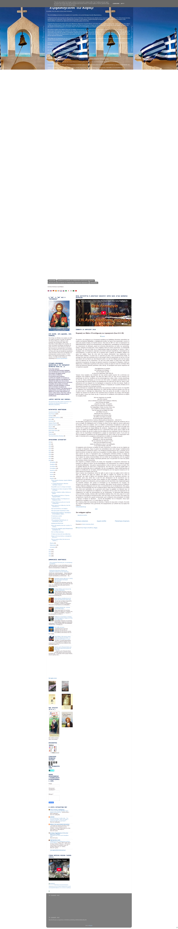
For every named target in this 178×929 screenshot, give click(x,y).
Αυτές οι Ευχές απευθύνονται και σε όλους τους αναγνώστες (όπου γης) (62, 599)
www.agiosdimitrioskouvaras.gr (58, 850)
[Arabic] (74, 290)
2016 (50, 460)
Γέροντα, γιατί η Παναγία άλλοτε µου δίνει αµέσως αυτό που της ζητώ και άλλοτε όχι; (62, 648)
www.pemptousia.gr (81, 506)
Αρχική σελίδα (52, 280)
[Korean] (71, 290)
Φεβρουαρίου (53, 545)
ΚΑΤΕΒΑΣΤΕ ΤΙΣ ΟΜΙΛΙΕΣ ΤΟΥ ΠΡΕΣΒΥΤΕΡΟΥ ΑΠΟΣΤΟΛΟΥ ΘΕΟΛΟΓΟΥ (76, 280)
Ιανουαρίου (52, 547)
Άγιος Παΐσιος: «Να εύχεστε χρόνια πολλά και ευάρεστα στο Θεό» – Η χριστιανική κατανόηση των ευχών (62, 638)
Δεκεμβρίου (53, 462)
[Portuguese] (66, 290)
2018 (50, 456)
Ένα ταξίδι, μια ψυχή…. (59, 627)
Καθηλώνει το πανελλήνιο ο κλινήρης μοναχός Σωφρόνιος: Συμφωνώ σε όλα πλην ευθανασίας (63, 618)
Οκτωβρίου (52, 466)
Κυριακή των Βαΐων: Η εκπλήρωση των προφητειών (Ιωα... (60, 499)
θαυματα (51, 426)
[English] (49, 290)
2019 (50, 454)
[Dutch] (61, 290)
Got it (122, 3)
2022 (50, 448)
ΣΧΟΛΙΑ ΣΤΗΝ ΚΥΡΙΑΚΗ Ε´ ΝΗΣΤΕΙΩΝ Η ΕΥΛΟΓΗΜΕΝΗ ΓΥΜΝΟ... (61, 513)
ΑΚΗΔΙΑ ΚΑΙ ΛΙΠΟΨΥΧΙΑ (57, 523)
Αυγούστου (52, 470)
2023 (50, 446)
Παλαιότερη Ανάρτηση (122, 521)
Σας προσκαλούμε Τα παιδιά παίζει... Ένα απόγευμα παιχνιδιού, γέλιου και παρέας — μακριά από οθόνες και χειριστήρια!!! (59, 819)
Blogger (90, 925)
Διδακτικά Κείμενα (53, 424)
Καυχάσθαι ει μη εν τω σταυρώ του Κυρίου (61, 486)
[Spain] (56, 290)
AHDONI (52, 817)
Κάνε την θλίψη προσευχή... (57, 531)
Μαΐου (51, 476)
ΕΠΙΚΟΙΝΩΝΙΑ (93, 282)
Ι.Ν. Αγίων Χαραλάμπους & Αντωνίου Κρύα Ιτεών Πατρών (59, 833)
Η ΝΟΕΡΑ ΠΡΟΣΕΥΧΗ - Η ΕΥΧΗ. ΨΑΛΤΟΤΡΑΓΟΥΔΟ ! (62, 608)
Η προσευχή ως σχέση (56, 516)
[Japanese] (69, 290)
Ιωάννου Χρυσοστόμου (62, 358)
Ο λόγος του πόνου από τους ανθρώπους (60, 534)
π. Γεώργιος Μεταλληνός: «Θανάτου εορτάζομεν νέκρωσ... (59, 484)
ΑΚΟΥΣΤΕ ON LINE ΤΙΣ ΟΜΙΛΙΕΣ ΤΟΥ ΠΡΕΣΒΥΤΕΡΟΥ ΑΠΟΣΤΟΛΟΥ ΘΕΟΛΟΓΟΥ (68, 282)
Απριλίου (52, 478)
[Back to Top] (177, 927)
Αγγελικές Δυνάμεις (53, 412)
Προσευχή (51, 434)
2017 (50, 458)
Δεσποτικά (51, 421)
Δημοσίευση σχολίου (82, 515)
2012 (50, 555)
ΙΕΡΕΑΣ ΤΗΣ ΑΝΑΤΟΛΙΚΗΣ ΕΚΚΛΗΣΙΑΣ (59, 824)
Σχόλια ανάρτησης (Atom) (88, 524)
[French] (51, 290)
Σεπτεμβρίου (53, 468)
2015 (50, 549)
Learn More (116, 3)
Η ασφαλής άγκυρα (55, 518)
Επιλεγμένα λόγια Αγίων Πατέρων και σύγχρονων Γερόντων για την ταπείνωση (58, 571)
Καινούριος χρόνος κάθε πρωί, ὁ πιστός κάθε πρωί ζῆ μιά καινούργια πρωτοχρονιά (63, 580)
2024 (50, 444)
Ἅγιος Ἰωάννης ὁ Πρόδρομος (57, 809)
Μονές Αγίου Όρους (53, 430)
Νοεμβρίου (52, 464)
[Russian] (64, 290)
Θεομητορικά (52, 428)
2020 (50, 452)
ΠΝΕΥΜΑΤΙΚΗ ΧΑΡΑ (55, 840)
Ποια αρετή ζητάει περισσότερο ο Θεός (60, 510)
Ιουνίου (51, 474)
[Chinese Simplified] (76, 290)
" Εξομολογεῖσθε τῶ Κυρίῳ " (71, 7)
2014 (50, 551)
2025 (50, 442)
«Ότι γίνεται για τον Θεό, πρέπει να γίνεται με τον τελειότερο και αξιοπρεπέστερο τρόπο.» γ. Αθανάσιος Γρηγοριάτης (60, 403)
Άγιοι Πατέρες (52, 413)
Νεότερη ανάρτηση (82, 521)
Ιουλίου (51, 472)
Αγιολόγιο (51, 415)
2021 (50, 450)
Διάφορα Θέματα (53, 423)
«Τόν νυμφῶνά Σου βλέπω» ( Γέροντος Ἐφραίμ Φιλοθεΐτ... (60, 496)
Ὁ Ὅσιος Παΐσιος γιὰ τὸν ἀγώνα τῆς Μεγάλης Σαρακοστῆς (62, 589)
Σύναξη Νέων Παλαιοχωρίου (52, 406)
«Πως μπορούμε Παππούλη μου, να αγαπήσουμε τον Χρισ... (59, 520)
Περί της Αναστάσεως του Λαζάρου (59, 508)
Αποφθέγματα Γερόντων (54, 417)
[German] (54, 290)
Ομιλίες (50, 432)
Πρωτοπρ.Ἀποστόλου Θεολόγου (56, 436)
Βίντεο (50, 419)
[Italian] (59, 290)
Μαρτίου (52, 543)
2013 (50, 553)
